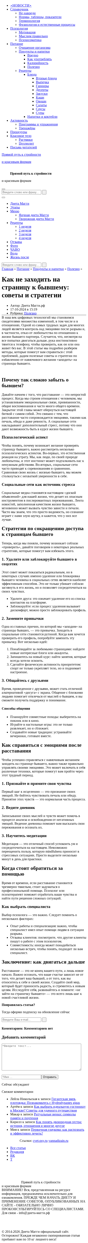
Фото (14, 245)
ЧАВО (15, 249)
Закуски (42, 93)
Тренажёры (27, 128)
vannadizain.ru (58, 1140)
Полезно (33, 67)
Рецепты (25, 70)
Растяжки (26, 139)
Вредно (32, 55)
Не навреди (27, 13)
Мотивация (27, 32)
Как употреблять (39, 59)
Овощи (41, 101)
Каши (40, 97)
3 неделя (25, 234)
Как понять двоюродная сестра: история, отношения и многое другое (46, 1124)
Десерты (42, 90)
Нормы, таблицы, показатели (40, 17)
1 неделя (25, 226)
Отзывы (16, 242)
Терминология (29, 21)
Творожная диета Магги (36, 219)
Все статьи (18, 1148)
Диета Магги (19, 203)
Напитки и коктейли (42, 116)
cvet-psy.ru (40, 1140)
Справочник (19, 9)
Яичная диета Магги (34, 215)
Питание (16, 44)
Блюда (32, 74)
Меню (14, 211)
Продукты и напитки (34, 51)
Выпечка (42, 82)
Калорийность (37, 63)
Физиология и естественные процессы (47, 24)
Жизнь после (19, 257)
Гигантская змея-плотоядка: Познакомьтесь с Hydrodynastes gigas (45, 1101)
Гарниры (42, 86)
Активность (19, 120)
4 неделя (25, 238)
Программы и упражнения (38, 124)
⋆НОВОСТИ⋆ (21, 5)
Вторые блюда (46, 78)
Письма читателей (23, 147)
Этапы (15, 207)
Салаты (41, 105)
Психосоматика (30, 40)
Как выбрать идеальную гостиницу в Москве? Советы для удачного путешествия (48, 1108)
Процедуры (18, 132)
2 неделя (25, 230)
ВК (12, 1155)
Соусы (40, 109)
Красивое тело (20, 136)
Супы (40, 113)
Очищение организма (34, 47)
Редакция (17, 1152)
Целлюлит (26, 143)
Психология (19, 28)
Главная (7, 269)
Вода (14, 253)
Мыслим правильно (33, 36)
